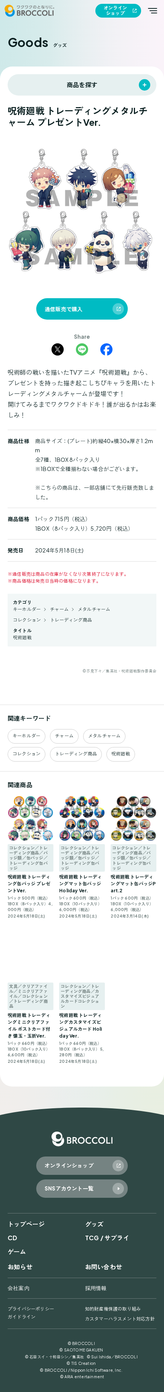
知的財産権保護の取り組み (113, 1309)
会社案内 (18, 1288)
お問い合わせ (103, 1267)
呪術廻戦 (22, 637)
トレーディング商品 (71, 620)
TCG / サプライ (107, 1238)
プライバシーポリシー (31, 1309)
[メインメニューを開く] (152, 11)
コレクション (27, 620)
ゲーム (17, 1251)
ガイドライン (21, 1317)
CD (12, 1238)
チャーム (59, 609)
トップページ (26, 1224)
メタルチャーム (94, 609)
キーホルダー (27, 609)
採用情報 (96, 1288)
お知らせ (20, 1267)
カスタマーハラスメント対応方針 (120, 1319)
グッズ (94, 1224)
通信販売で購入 (63, 308)
